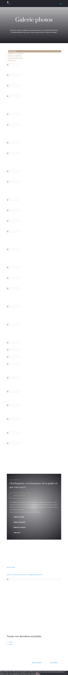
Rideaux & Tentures (20, 527)
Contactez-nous (19, 495)
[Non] (39, 674)
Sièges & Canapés (19, 517)
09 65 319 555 (11, 567)
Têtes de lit (17, 532)
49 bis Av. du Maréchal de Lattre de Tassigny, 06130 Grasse (24, 574)
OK (37, 674)
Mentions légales (37, 662)
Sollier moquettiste (19, 522)
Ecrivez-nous (14, 559)
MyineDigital (54, 662)
